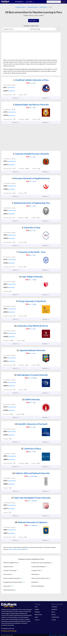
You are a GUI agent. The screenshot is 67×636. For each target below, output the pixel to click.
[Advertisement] (15, 46)
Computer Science (20, 7)
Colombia (54, 606)
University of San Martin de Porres (31, 326)
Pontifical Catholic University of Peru (31, 80)
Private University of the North (31, 301)
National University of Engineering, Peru (31, 203)
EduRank (41, 15)
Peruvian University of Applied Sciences (31, 178)
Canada (53, 619)
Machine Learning (32, 7)
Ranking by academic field (31, 26)
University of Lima (31, 227)
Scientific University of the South (31, 424)
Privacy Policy (62, 635)
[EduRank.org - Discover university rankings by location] (5, 1)
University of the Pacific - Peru (31, 252)
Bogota (37, 609)
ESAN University (31, 399)
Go (58, 29)
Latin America (43, 7)
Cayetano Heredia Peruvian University (31, 154)
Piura (26, 549)
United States (55, 617)
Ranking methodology (9, 631)
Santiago (37, 612)
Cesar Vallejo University (31, 276)
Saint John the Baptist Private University (31, 498)
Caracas (37, 619)
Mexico (53, 614)
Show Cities (32, 20)
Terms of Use (52, 635)
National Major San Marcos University (31, 104)
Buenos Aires (38, 614)
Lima (10, 549)
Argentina (54, 609)
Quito (36, 617)
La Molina (19, 549)
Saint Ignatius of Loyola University (31, 375)
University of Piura (31, 448)
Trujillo (14, 549)
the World (12, 91)
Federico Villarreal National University (31, 473)
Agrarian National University (31, 350)
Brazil (53, 612)
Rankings (45, 98)
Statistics (15, 98)
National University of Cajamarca (31, 522)
